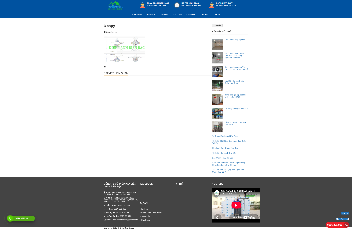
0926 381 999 (334, 224)
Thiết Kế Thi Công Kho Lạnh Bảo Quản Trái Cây (229, 142)
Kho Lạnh (178, 15)
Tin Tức (204, 15)
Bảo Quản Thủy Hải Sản (222, 158)
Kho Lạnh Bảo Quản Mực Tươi (225, 148)
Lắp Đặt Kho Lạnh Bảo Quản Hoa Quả (234, 82)
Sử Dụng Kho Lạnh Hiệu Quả (225, 136)
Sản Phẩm (191, 15)
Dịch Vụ (164, 15)
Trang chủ (137, 15)
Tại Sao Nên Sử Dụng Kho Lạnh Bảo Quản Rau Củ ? (228, 171)
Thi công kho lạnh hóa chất (236, 108)
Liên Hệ (217, 15)
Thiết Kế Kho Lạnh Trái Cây (224, 153)
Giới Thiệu (150, 15)
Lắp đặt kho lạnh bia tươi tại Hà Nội (235, 123)
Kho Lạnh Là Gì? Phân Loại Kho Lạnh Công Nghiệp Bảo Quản (234, 55)
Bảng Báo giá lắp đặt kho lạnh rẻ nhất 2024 (235, 96)
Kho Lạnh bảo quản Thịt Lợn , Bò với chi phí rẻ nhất (236, 68)
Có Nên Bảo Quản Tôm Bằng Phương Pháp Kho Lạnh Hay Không (228, 164)
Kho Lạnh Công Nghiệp (235, 39)
